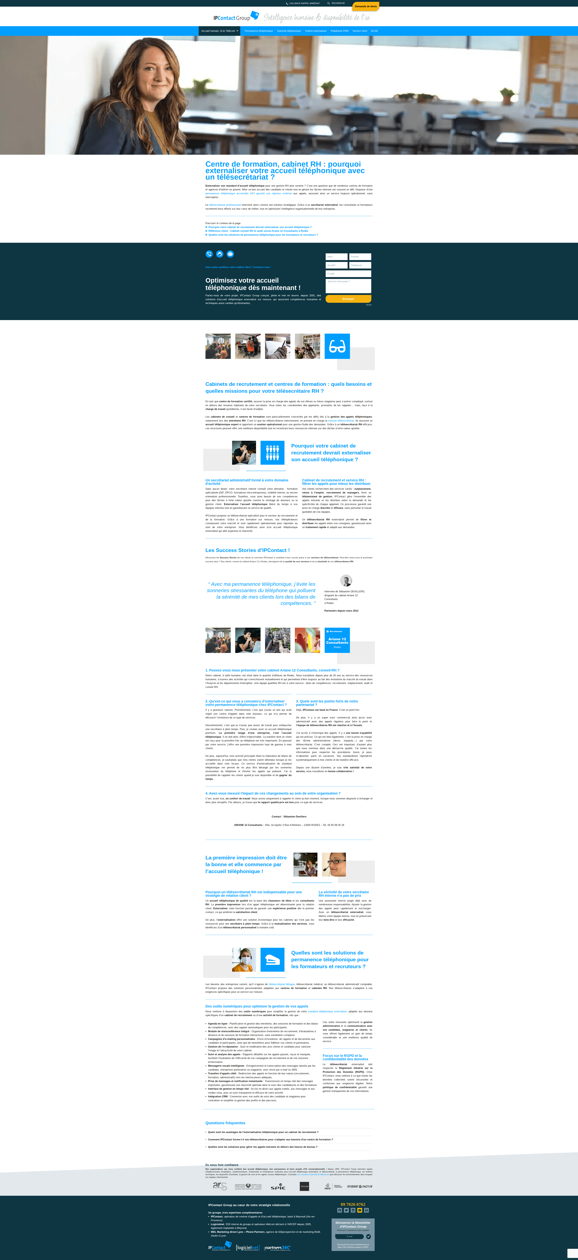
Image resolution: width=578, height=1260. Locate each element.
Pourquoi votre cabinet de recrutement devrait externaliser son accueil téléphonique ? (260, 227)
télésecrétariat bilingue (282, 984)
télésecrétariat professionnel (225, 204)
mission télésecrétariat (341, 420)
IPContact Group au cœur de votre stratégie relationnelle (249, 1205)
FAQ (344, 1247)
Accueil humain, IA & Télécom (218, 30)
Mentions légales (355, 1247)
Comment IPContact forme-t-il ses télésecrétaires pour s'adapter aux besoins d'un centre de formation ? (270, 1139)
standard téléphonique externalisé (327, 1011)
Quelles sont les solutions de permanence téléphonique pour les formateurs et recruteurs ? (263, 234)
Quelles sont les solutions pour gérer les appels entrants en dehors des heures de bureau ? (262, 1147)
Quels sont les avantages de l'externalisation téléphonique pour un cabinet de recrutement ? (263, 1132)
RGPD (368, 305)
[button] (289, 1132)
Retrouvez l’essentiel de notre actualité (353, 1230)
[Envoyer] (368, 1236)
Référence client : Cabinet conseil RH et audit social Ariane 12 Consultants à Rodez (258, 230)
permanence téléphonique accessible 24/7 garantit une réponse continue (248, 193)
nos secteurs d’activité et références (313, 1174)
